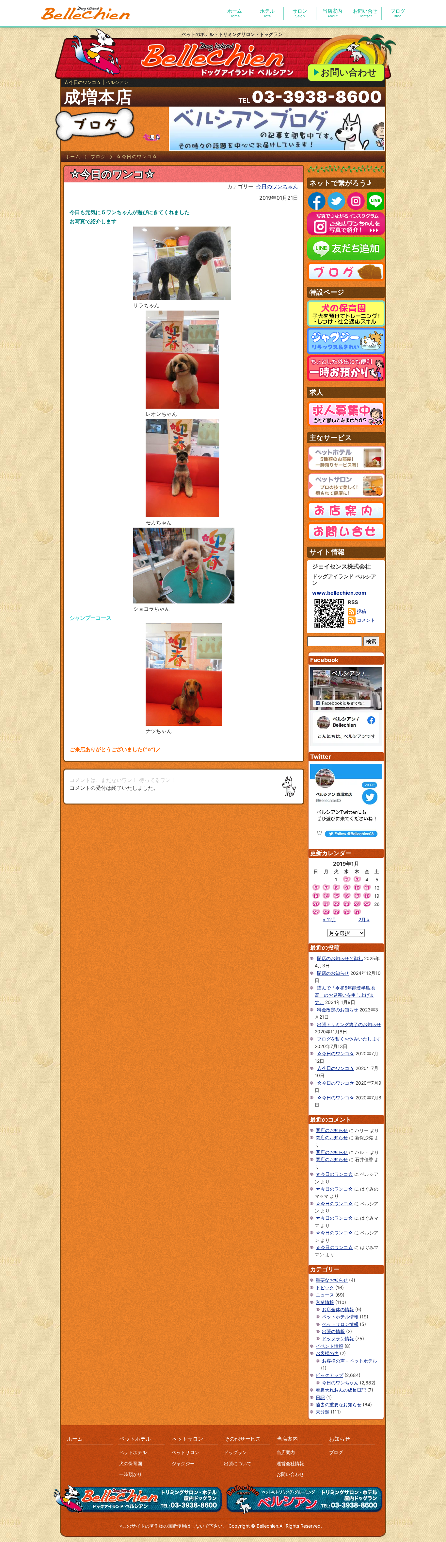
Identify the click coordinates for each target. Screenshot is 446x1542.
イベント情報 (329, 1346)
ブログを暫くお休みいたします (349, 1039)
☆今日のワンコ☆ (335, 1053)
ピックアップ (329, 1375)
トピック (325, 1287)
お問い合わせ (349, 72)
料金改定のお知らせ (337, 1009)
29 (336, 912)
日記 (320, 1397)
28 (326, 912)
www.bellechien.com (339, 592)
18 (367, 896)
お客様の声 (327, 1353)
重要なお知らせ (332, 1280)
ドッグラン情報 (338, 1338)
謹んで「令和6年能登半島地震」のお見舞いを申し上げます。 (345, 995)
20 (316, 904)
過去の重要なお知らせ (338, 1404)
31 (356, 912)
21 (326, 904)
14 (326, 896)
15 (336, 896)
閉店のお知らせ (333, 973)
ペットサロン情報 (340, 1324)
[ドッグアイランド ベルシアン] (86, 13)
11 (367, 887)
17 (357, 896)
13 (315, 896)
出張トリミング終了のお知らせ (349, 1024)
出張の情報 (333, 1331)
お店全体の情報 (338, 1309)
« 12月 (329, 919)
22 (336, 904)
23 (346, 904)
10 (357, 887)
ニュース (325, 1294)
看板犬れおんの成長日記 (341, 1390)
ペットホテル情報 (340, 1316)
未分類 (322, 1412)
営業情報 (325, 1302)
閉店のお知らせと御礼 (340, 958)
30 (346, 912)
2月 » (364, 919)
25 (367, 904)
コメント (365, 620)
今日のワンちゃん (277, 186)
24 (357, 904)
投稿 (361, 611)
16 (346, 896)
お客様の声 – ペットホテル (349, 1361)
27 (316, 912)
